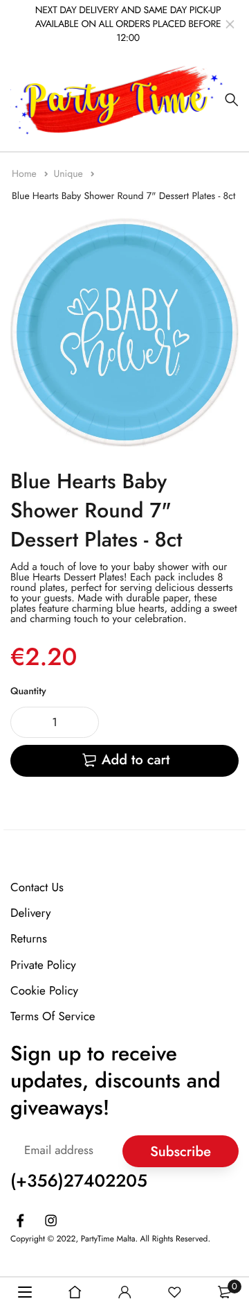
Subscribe (180, 1152)
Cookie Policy (44, 991)
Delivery (30, 913)
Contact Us (37, 887)
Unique (69, 174)
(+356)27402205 (78, 1181)
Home (25, 174)
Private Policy (43, 965)
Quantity (28, 691)
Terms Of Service (52, 1016)
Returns (28, 939)
